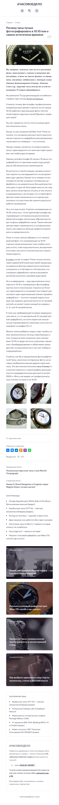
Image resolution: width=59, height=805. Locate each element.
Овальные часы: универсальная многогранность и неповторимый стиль (27, 641)
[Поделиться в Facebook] (12, 450)
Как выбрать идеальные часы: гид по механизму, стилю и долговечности (29, 679)
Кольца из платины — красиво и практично (28, 515)
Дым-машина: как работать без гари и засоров (30, 520)
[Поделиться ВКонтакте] (7, 450)
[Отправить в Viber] (25, 450)
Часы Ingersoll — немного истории (24, 531)
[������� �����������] (17, 393)
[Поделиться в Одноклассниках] (21, 450)
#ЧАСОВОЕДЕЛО (29, 4)
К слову (9, 259)
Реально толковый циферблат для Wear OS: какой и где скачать (28, 607)
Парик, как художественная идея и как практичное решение (28, 572)
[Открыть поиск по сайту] (29, 10)
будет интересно (35, 98)
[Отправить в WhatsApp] (29, 450)
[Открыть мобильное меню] (36, 10)
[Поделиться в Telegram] (16, 450)
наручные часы (15, 438)
